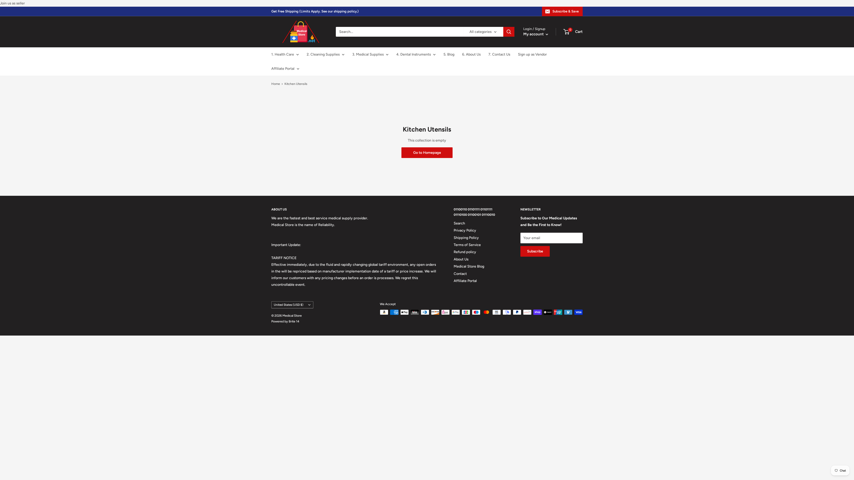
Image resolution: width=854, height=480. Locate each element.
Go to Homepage (427, 152)
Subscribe (535, 251)
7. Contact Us (499, 54)
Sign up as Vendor (532, 54)
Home (275, 84)
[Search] (508, 32)
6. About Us (471, 54)
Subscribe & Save (565, 11)
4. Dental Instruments (413, 54)
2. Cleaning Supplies (323, 54)
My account (534, 34)
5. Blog (448, 54)
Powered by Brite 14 (285, 321)
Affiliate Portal (282, 68)
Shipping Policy (466, 238)
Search (459, 223)
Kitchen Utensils (295, 84)
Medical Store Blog (469, 266)
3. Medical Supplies (368, 54)
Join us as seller (12, 3)
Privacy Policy (465, 230)
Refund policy (465, 252)
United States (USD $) (288, 304)
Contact (460, 274)
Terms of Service (467, 245)
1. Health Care (282, 54)
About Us (461, 259)
